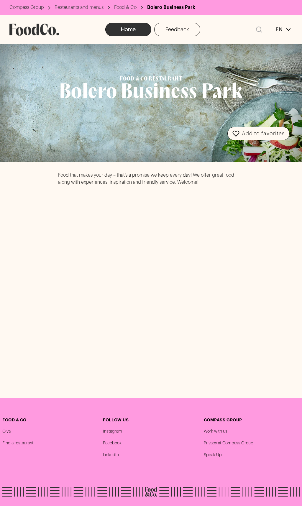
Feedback (177, 29)
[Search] (259, 29)
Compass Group (26, 7)
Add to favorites (263, 133)
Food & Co (125, 7)
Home (128, 29)
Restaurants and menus (79, 7)
